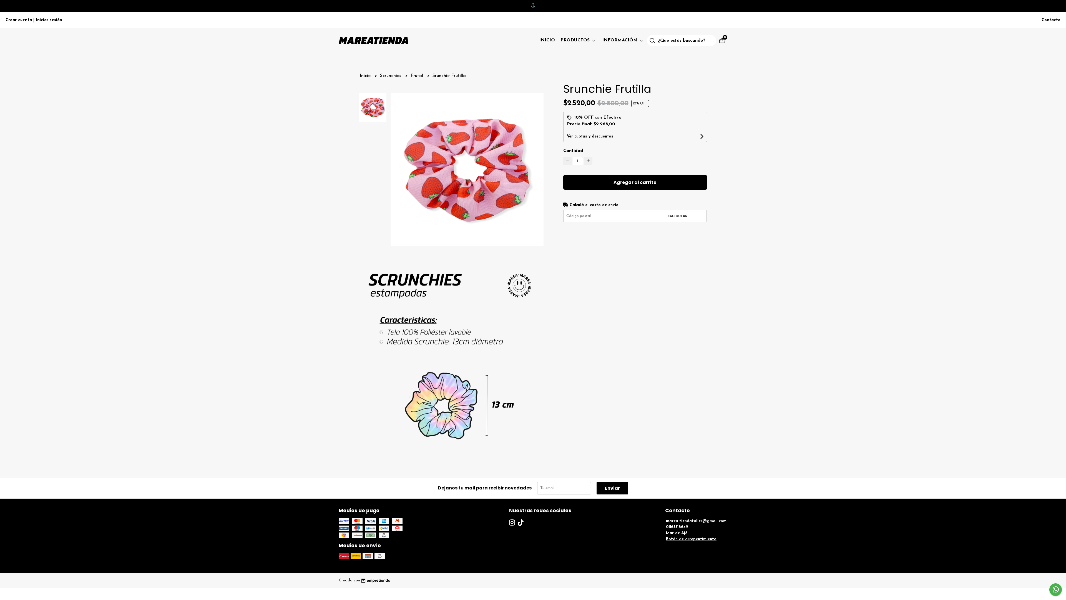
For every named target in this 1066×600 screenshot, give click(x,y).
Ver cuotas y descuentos (590, 136)
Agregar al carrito (635, 182)
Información (620, 40)
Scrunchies (391, 76)
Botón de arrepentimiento (691, 539)
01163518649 (677, 527)
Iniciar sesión (49, 20)
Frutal (417, 76)
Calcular (678, 216)
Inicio (547, 40)
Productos (575, 40)
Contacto (1051, 20)
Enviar (612, 488)
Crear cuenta (19, 20)
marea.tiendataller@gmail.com (696, 521)
